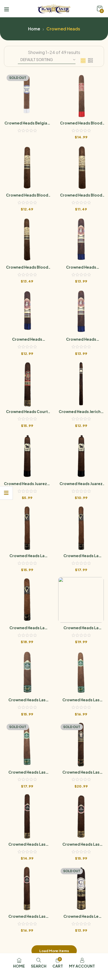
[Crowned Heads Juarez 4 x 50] (27, 456)
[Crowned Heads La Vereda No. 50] (27, 528)
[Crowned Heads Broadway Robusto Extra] (27, 311)
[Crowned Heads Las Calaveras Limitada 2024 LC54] (27, 888)
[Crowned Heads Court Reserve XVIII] (27, 383)
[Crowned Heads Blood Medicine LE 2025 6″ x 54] (27, 239)
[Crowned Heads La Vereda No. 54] (27, 600)
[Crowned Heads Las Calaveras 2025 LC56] (27, 744)
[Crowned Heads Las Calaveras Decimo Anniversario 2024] (81, 744)
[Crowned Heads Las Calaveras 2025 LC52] (27, 672)
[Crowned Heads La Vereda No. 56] (81, 600)
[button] (99, 9)
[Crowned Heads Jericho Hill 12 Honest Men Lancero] (81, 383)
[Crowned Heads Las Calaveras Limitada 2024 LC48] (27, 816)
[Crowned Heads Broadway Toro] (81, 311)
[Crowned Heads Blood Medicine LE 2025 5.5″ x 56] (27, 167)
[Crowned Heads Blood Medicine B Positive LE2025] (81, 95)
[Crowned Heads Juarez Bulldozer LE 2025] (81, 456)
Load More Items (54, 951)
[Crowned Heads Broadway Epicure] (81, 239)
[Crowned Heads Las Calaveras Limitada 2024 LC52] (81, 816)
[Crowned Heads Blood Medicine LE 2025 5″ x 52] (81, 167)
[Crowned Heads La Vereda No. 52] (81, 528)
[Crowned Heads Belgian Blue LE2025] (27, 95)
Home (34, 28)
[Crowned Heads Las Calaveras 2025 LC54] (81, 672)
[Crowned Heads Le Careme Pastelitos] (81, 888)
